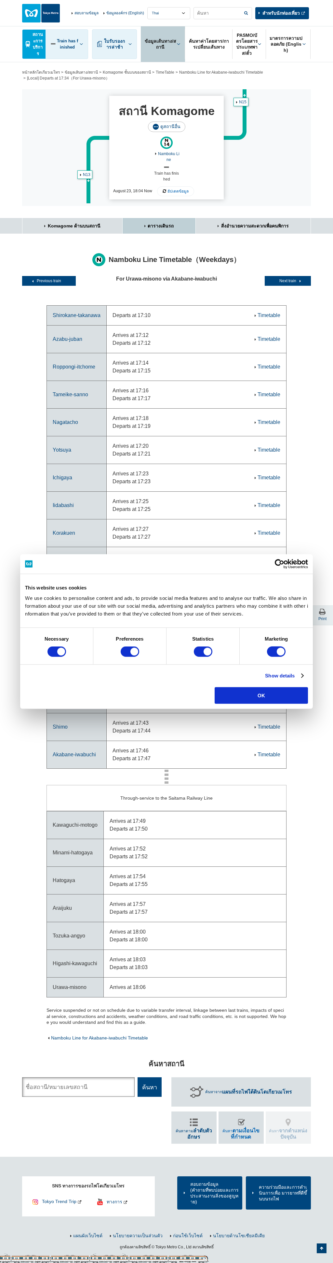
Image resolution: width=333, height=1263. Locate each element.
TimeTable (165, 72)
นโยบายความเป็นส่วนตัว (138, 1235)
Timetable (269, 315)
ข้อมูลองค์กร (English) (125, 13)
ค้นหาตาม (194, 1134)
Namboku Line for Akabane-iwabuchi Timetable (221, 72)
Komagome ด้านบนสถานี (74, 225)
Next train (287, 281)
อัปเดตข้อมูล (178, 191)
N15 (242, 102)
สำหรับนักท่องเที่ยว (281, 13)
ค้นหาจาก (248, 1092)
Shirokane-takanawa (76, 315)
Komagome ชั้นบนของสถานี (127, 72)
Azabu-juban (67, 339)
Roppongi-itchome (74, 367)
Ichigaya (62, 477)
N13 (86, 174)
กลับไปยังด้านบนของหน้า (321, 1248)
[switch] (130, 651)
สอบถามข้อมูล (86, 13)
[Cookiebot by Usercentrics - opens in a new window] (279, 564)
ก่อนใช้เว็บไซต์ (188, 1235)
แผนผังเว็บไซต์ (87, 1235)
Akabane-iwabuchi (74, 754)
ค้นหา (241, 1134)
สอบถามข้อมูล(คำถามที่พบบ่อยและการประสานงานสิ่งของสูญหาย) (214, 1193)
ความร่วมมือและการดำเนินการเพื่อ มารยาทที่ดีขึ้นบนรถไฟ (283, 1192)
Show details (280, 675)
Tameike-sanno (70, 394)
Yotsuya (62, 450)
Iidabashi (63, 505)
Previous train (49, 281)
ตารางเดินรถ (161, 225)
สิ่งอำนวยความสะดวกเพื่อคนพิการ (255, 225)
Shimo (60, 727)
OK (261, 695)
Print (322, 619)
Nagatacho (65, 422)
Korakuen (64, 533)
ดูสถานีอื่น (170, 126)
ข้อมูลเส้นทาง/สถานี (81, 72)
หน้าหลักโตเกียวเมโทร (41, 72)
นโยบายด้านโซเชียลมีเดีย (239, 1235)
